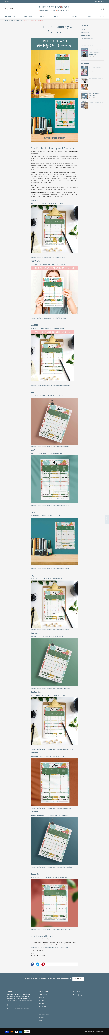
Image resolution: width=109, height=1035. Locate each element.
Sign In (95, 1)
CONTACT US (42, 1006)
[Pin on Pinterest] (43, 964)
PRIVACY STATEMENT (44, 1012)
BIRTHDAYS (28, 16)
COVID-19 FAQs (43, 994)
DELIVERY (41, 1003)
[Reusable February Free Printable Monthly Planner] (54, 290)
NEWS (83, 30)
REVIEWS (41, 1000)
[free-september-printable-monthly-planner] (54, 721)
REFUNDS (41, 1009)
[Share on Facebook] (32, 964)
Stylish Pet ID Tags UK (96, 79)
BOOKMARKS (75, 16)
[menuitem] (10, 16)
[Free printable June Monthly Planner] (54, 541)
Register (101, 1)
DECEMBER (49, 877)
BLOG (102, 16)
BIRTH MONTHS (86, 36)
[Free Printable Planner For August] (54, 662)
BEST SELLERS (10, 16)
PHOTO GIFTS (57, 16)
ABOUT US (41, 997)
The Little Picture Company (96, 1031)
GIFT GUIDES (85, 33)
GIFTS (42, 16)
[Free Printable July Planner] (54, 604)
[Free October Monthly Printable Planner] (54, 782)
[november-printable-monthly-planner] (54, 840)
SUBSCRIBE (78, 979)
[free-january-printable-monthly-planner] (54, 229)
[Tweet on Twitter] (37, 964)
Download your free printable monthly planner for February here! (48, 318)
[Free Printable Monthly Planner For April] (54, 421)
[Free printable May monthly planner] (54, 479)
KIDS (89, 16)
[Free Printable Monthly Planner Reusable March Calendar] (52, 355)
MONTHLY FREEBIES (87, 39)
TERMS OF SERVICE (44, 1015)
